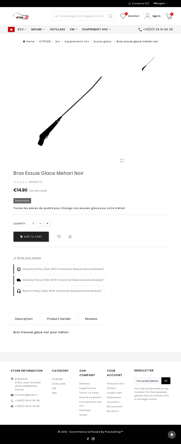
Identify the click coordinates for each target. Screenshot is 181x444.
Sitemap (85, 410)
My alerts (113, 411)
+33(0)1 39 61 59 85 (27, 406)
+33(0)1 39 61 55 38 (27, 400)
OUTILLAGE (58, 383)
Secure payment (90, 397)
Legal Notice (87, 388)
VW (54, 388)
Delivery (84, 383)
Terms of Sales (89, 392)
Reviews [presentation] (91, 319)
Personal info (116, 383)
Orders (111, 388)
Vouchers (113, 402)
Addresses (114, 397)
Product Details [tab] (59, 319)
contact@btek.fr (26, 395)
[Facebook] (87, 438)
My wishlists (114, 406)
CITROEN (57, 379)
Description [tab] (24, 319)
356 (54, 393)
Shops (83, 414)
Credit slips (114, 392)
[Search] (110, 16)
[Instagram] (93, 438)
